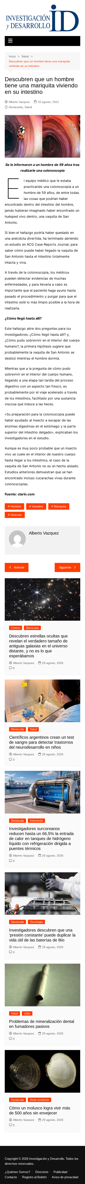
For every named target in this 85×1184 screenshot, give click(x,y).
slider (27, 1013)
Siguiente (65, 567)
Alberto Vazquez (19, 102)
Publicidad (60, 1172)
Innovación (36, 820)
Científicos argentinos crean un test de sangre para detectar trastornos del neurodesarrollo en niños (41, 742)
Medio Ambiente (39, 1099)
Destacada (16, 107)
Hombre (16, 506)
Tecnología (36, 921)
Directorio (41, 1172)
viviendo (16, 515)
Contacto (11, 1177)
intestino (37, 506)
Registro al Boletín (34, 1177)
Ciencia (15, 627)
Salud (28, 107)
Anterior (19, 567)
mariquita (60, 506)
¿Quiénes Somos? (17, 1172)
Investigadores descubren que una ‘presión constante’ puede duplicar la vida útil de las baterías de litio (42, 935)
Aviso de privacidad (65, 1177)
